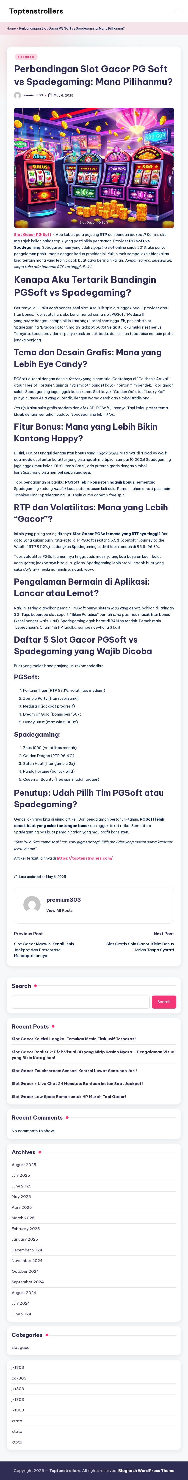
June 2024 (21, 1314)
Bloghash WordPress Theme (146, 1470)
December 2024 (27, 1250)
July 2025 (21, 1175)
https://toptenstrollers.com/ (85, 858)
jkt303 (18, 1367)
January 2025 (25, 1239)
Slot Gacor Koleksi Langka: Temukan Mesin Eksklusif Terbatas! (74, 1038)
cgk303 (19, 1378)
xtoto (17, 1420)
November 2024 (27, 1260)
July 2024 (21, 1303)
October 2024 (25, 1271)
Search (21, 985)
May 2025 (21, 1196)
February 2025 (26, 1228)
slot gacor (26, 56)
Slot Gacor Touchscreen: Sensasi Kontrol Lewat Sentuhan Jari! (74, 1070)
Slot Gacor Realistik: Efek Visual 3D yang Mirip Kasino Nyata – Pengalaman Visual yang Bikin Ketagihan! (94, 1054)
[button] (59, 910)
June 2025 (21, 1186)
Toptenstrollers (36, 11)
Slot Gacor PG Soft (32, 234)
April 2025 (22, 1207)
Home (11, 28)
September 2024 (28, 1281)
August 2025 (24, 1164)
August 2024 (24, 1292)
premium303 (63, 899)
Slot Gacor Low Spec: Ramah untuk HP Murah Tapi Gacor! (69, 1096)
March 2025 (23, 1217)
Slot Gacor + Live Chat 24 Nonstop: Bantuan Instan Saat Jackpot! (77, 1083)
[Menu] (178, 11)
